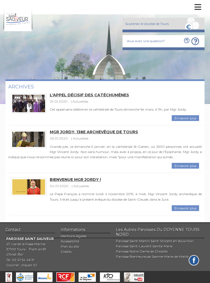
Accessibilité (70, 241)
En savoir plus (185, 118)
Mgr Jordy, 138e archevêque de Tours (94, 131)
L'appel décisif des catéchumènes (89, 95)
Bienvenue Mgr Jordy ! (75, 179)
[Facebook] (194, 260)
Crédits (66, 252)
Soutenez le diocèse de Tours (147, 24)
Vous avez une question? (146, 41)
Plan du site (70, 246)
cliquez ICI (29, 265)
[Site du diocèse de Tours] (8, 277)
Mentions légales (73, 236)
